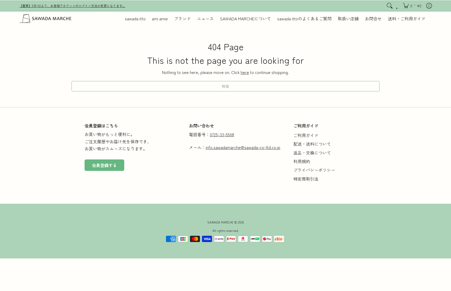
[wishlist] (397, 5)
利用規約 (301, 161)
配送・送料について (312, 144)
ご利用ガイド (305, 135)
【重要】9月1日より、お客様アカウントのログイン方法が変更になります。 (72, 5)
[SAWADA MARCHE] (45, 18)
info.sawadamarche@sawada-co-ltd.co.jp (243, 147)
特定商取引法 (305, 179)
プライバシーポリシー (314, 170)
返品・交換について (312, 153)
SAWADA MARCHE (220, 222)
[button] (412, 5)
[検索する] (389, 5)
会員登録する (104, 165)
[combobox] (225, 86)
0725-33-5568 (222, 134)
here (245, 72)
